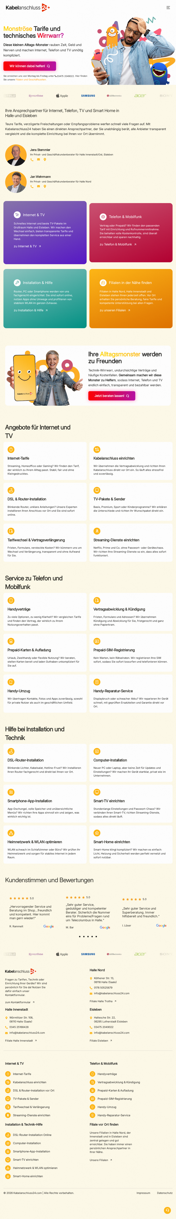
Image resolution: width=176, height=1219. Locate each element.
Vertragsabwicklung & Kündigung (119, 609)
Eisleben (96, 1009)
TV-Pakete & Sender (109, 499)
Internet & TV (14, 1063)
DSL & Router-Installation (27, 499)
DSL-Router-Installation (25, 760)
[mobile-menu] (166, 7)
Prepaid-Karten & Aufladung (29, 650)
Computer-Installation (110, 760)
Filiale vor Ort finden (104, 1124)
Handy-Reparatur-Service (113, 691)
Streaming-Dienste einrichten (116, 540)
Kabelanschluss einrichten (114, 458)
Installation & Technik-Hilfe (23, 1124)
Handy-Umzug (19, 691)
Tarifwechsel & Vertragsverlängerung (36, 540)
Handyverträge (19, 609)
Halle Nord (97, 970)
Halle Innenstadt (16, 1009)
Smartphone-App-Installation (30, 801)
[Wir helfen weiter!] (167, 1210)
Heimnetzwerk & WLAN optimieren (35, 842)
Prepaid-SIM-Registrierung (114, 650)
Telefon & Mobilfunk (104, 1063)
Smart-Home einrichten (112, 842)
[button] (79, 936)
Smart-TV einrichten (109, 801)
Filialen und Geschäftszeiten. (31, 79)
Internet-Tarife (18, 458)
